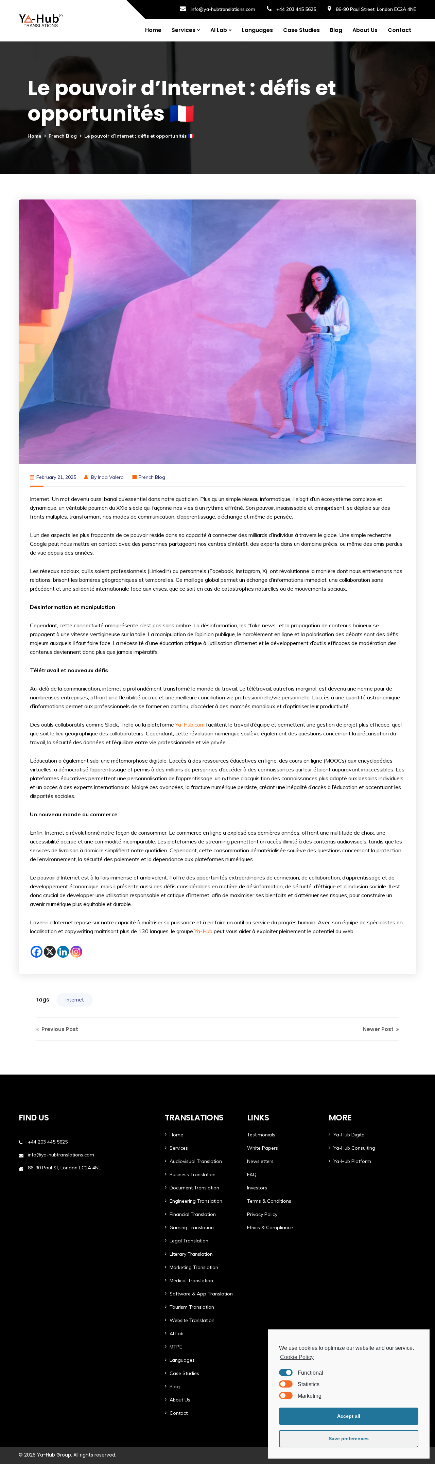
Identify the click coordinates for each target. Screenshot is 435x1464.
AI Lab (218, 30)
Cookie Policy (297, 1357)
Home (153, 30)
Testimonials (261, 1135)
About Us (365, 30)
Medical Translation (191, 1280)
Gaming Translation (192, 1227)
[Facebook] (36, 952)
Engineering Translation (196, 1201)
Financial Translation (193, 1214)
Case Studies (301, 30)
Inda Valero (111, 477)
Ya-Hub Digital (349, 1135)
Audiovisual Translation (196, 1161)
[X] (50, 952)
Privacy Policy (262, 1214)
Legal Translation (189, 1241)
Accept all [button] (348, 1416)
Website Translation (192, 1320)
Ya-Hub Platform (352, 1161)
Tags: (43, 999)
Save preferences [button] (349, 1438)
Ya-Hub (203, 931)
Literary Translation (191, 1254)
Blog (336, 30)
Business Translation (192, 1174)
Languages (257, 30)
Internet (74, 999)
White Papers (262, 1148)
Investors (257, 1188)
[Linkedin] (63, 952)
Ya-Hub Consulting (354, 1148)
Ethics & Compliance (270, 1227)
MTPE (176, 1347)
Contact (399, 30)
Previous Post (59, 1029)
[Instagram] (76, 952)
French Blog (63, 136)
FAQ (252, 1174)
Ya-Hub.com (190, 724)
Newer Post (379, 1029)
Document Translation (194, 1188)
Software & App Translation (201, 1294)
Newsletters (260, 1161)
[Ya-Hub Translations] (41, 21)
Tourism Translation (192, 1307)
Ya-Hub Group (54, 1454)
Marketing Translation (194, 1267)
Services (183, 30)
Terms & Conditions (269, 1201)
